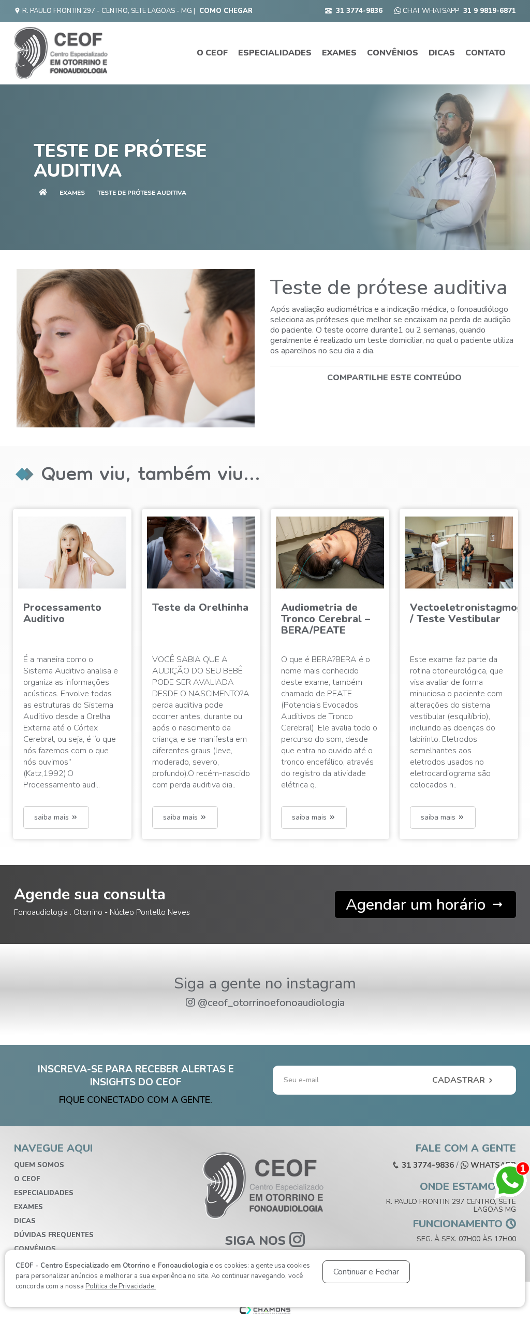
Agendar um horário (418, 904)
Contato (485, 53)
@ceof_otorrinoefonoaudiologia (271, 1003)
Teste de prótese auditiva (141, 193)
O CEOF (212, 53)
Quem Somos (39, 1165)
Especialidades (275, 53)
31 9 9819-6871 (489, 11)
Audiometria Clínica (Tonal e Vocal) (458, 613)
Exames (339, 53)
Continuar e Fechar (366, 1272)
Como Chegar (226, 11)
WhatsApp (492, 1165)
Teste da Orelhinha (71, 607)
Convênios (392, 53)
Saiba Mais (52, 817)
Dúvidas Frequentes (54, 1235)
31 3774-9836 (359, 11)
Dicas (442, 53)
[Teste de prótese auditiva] (135, 348)
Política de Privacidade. (120, 1286)
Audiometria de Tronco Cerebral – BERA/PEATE (196, 618)
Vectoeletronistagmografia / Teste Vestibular (349, 613)
